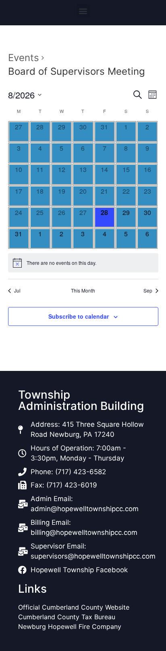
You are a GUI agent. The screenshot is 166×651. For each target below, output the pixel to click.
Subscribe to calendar (78, 316)
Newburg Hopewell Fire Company (69, 626)
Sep (147, 290)
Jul (17, 290)
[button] (83, 10)
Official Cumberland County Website (74, 607)
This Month (83, 290)
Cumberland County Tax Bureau (66, 617)
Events (23, 57)
